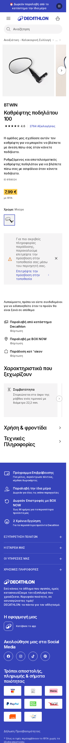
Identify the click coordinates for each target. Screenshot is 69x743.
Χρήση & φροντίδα (25, 428)
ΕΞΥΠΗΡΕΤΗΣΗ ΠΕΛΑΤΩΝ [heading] (21, 536)
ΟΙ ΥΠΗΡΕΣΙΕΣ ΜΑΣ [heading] (17, 558)
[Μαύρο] (9, 220)
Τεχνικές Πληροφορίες (19, 441)
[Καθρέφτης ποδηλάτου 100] (28, 70)
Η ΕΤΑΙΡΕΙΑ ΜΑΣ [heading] (14, 547)
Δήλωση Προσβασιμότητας (22, 731)
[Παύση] (59, 6)
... (56, 40)
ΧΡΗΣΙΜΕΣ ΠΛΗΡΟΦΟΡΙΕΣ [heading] (21, 569)
